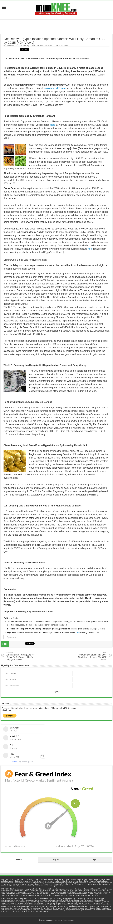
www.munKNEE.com (54, 88)
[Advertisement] (56, 26)
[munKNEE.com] (56, 7)
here (90, 249)
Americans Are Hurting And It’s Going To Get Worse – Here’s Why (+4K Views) (20, 656)
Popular (56, 859)
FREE (77, 633)
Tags (94, 859)
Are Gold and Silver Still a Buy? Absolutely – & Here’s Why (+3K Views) (92, 656)
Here (52, 125)
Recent (19, 859)
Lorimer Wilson (12, 46)
